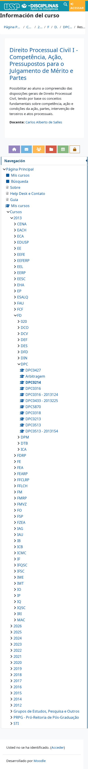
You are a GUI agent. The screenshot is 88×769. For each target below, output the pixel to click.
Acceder (57, 747)
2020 (18, 662)
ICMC (21, 552)
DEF (24, 339)
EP (19, 291)
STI (16, 723)
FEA (20, 467)
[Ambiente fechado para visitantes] (74, 149)
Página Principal (12, 27)
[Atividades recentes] (51, 149)
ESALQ (22, 297)
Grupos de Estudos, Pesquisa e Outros (46, 711)
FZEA (21, 522)
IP (19, 595)
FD (48, 27)
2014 (18, 699)
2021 (18, 656)
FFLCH (22, 485)
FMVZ (22, 504)
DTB (24, 443)
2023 (18, 644)
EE (19, 248)
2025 (18, 632)
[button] (65, 6)
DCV (24, 333)
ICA (23, 449)
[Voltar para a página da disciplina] (14, 149)
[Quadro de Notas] (63, 149)
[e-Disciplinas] (31, 6)
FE (19, 461)
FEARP (22, 473)
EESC (21, 278)
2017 (18, 680)
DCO (25, 327)
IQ (19, 601)
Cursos (29, 27)
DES (24, 345)
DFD (24, 351)
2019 (18, 668)
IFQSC (22, 565)
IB (19, 540)
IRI (19, 613)
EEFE (21, 254)
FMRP (22, 498)
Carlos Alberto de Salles (43, 122)
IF (18, 559)
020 (24, 321)
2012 (18, 705)
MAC (21, 619)
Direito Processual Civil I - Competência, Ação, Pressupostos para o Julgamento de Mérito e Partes (43, 64)
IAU (20, 534)
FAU (20, 303)
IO (19, 589)
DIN (24, 358)
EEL (20, 266)
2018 (18, 674)
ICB (20, 546)
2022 (18, 650)
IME (20, 577)
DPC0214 (67, 27)
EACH (21, 230)
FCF (20, 309)
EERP (21, 272)
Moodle (40, 760)
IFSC (20, 571)
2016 (18, 686)
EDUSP (23, 242)
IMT (20, 583)
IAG (20, 528)
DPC (56, 27)
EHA (20, 284)
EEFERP (23, 260)
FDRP (21, 455)
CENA (21, 224)
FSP (20, 516)
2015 (18, 692)
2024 (18, 638)
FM (19, 492)
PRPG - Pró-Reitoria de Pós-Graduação (46, 717)
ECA (20, 236)
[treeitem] (44, 446)
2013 (40, 27)
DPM (25, 437)
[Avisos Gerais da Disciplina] (26, 149)
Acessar (77, 8)
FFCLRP (23, 479)
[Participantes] (39, 149)
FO (19, 510)
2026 (18, 626)
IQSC (21, 607)
